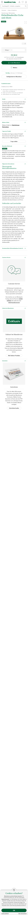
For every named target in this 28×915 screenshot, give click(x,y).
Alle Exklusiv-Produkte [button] (14, 355)
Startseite (4, 10)
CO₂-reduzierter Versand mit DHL (14, 58)
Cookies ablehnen (5, 913)
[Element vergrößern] (25, 44)
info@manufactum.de (14, 302)
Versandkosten (20, 57)
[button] (25, 22)
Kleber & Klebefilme (12, 10)
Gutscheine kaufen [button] (14, 408)
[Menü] (2, 2)
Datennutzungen (5, 899)
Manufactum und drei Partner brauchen (13, 896)
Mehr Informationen (22, 913)
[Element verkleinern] (23, 44)
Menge (7, 50)
